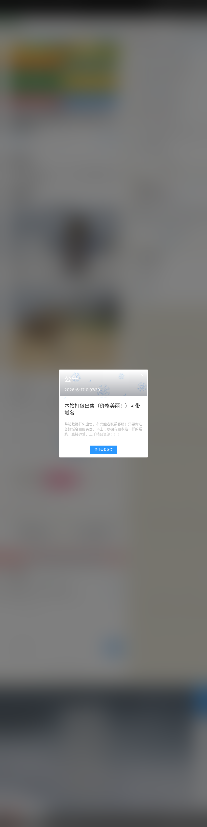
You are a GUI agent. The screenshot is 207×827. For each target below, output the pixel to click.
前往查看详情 (103, 450)
